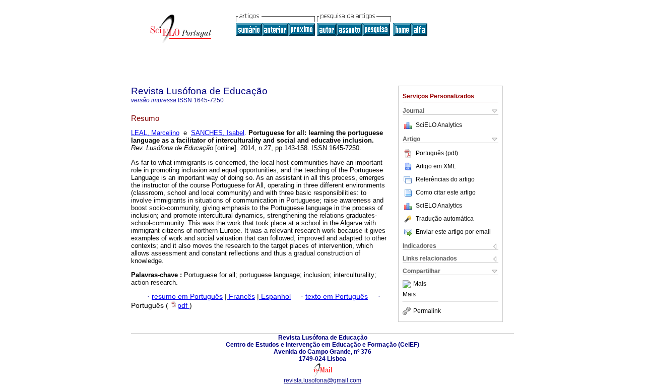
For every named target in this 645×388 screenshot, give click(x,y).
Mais (419, 284)
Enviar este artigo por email (453, 231)
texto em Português (336, 296)
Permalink (427, 310)
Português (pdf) (437, 153)
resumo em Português (187, 296)
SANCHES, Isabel (217, 133)
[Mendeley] (408, 284)
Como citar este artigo (446, 192)
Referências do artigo (445, 179)
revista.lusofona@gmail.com (322, 380)
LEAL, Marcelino (155, 133)
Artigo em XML (436, 166)
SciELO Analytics (439, 124)
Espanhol (275, 296)
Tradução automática (445, 218)
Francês (241, 296)
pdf (183, 305)
